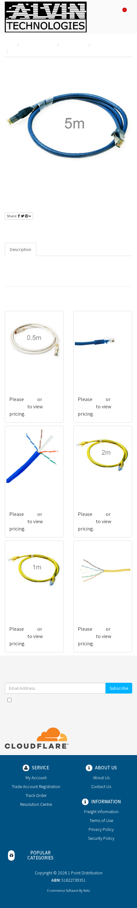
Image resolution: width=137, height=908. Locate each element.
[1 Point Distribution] (46, 16)
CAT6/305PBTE (24, 489)
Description (20, 249)
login (26, 229)
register (47, 229)
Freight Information (101, 811)
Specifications (55, 249)
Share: (12, 216)
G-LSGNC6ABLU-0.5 (98, 374)
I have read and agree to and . (72, 700)
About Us (101, 777)
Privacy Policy (116, 700)
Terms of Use (101, 820)
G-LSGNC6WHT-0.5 (28, 374)
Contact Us (101, 786)
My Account (36, 777)
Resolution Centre (36, 804)
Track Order (36, 795)
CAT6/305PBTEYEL (97, 604)
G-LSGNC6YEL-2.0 (95, 489)
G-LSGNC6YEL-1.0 (27, 604)
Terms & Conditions (77, 700)
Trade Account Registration (36, 786)
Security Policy (101, 838)
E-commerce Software (62, 890)
